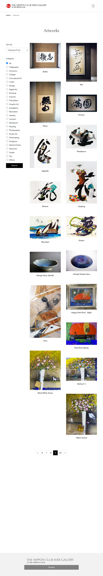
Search (14, 165)
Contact (51, 567)
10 (60, 453)
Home (8, 15)
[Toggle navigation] (93, 6)
